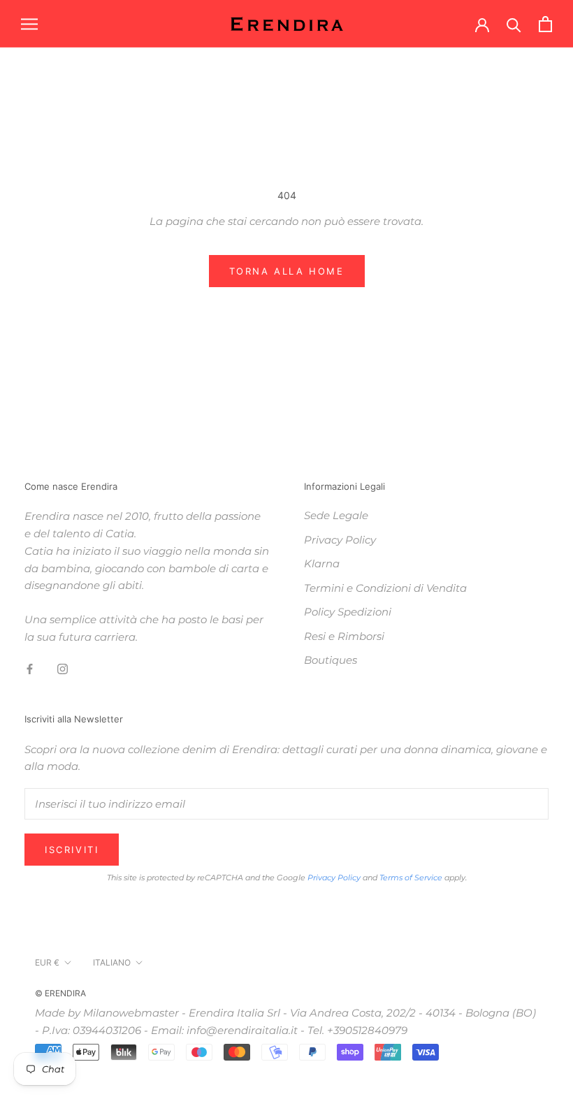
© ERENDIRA (60, 993)
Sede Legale (336, 515)
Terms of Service (410, 877)
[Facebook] (29, 669)
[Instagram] (62, 669)
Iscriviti (72, 849)
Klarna (322, 563)
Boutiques (330, 660)
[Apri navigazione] (29, 23)
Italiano (112, 962)
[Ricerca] (514, 24)
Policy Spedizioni (347, 611)
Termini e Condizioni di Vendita (385, 588)
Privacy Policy (340, 539)
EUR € (47, 962)
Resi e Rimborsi (344, 636)
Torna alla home (286, 271)
